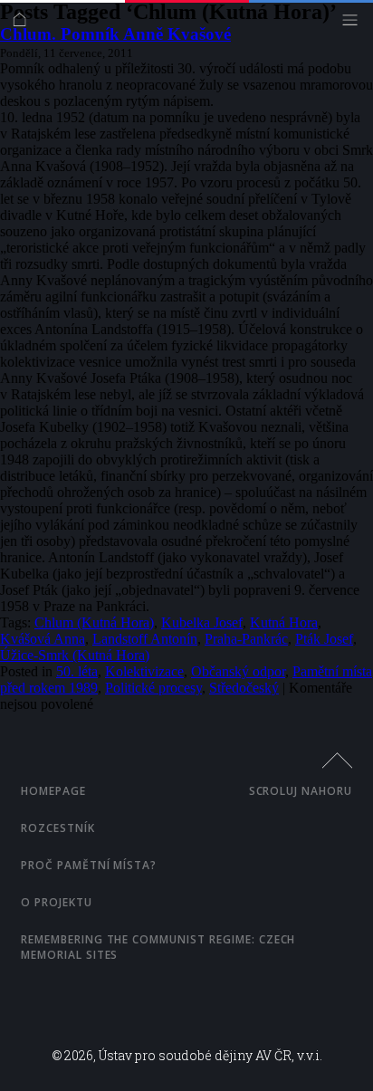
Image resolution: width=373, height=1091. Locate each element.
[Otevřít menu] (354, 24)
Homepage (53, 791)
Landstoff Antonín (144, 638)
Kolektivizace (144, 671)
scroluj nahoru (300, 791)
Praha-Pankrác (246, 638)
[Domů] (24, 24)
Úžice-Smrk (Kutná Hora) (74, 655)
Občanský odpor (238, 671)
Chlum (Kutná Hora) (94, 622)
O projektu (56, 902)
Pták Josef (324, 638)
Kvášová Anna (42, 638)
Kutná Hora (284, 622)
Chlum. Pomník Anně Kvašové (115, 33)
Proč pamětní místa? (89, 865)
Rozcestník (58, 828)
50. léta (77, 671)
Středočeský (244, 687)
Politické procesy (153, 687)
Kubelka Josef (202, 622)
